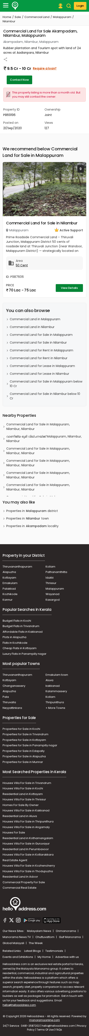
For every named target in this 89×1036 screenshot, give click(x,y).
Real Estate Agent (15, 860)
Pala (6, 697)
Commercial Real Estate (20, 888)
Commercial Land (36, 17)
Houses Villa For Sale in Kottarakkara (28, 855)
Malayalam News (39, 931)
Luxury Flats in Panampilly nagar (24, 654)
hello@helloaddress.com (19, 1005)
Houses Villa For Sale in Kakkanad (26, 810)
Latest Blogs (32, 951)
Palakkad (9, 589)
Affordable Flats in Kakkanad (23, 632)
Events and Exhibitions (18, 957)
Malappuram (62, 17)
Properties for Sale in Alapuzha (24, 756)
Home (7, 17)
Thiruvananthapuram (17, 567)
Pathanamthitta (56, 572)
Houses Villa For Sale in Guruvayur (26, 843)
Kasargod (53, 600)
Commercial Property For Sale (24, 882)
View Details (69, 288)
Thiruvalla (9, 702)
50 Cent (22, 265)
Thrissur (51, 583)
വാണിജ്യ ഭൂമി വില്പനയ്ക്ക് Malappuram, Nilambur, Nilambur (44, 438)
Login (80, 6)
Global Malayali (14, 943)
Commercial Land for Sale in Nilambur (42, 223)
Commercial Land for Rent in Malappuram (41, 350)
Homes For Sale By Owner (21, 805)
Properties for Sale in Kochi (21, 729)
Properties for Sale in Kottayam (24, 740)
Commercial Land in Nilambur (32, 327)
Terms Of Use (45, 1029)
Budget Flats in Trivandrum (21, 626)
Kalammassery (56, 691)
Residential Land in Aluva (20, 816)
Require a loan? (45, 68)
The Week (36, 943)
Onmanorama (66, 931)
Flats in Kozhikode (15, 643)
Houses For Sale (14, 832)
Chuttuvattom (45, 937)
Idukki (50, 578)
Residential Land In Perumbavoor (26, 849)
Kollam (50, 567)
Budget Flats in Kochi (17, 621)
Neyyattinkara (12, 708)
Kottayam (9, 578)
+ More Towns (55, 708)
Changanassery (14, 686)
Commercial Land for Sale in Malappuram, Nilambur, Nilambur (38, 426)
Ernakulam (10, 583)
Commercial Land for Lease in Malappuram (42, 366)
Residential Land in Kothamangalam (28, 838)
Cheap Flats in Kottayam (20, 648)
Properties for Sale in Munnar (23, 762)
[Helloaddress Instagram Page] (18, 921)
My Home (44, 957)
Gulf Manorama (70, 937)
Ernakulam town (57, 675)
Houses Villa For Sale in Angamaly (26, 827)
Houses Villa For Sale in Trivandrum (27, 783)
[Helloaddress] (15, 6)
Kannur (8, 600)
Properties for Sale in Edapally (23, 751)
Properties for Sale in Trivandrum (25, 734)
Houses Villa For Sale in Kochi (23, 788)
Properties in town (27, 518)
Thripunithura (55, 702)
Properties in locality (32, 526)
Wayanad (52, 594)
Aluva (49, 680)
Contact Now (19, 80)
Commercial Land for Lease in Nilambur (39, 374)
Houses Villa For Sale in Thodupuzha (28, 871)
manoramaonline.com (44, 1020)
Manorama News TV (17, 937)
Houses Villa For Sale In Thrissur (24, 799)
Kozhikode (10, 594)
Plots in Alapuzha (14, 637)
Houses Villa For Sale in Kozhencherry (29, 866)
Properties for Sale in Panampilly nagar (30, 745)
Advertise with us (67, 957)
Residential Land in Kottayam (23, 794)
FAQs (59, 1029)
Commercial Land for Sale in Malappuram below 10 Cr (46, 383)
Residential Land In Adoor (20, 877)
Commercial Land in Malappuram (35, 319)
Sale (18, 17)
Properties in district (32, 511)
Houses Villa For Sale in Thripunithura (28, 821)
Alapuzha (9, 572)
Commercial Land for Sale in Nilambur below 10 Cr (45, 396)
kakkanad (53, 686)
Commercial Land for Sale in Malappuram (41, 335)
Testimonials (54, 951)
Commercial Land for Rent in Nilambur (38, 358)
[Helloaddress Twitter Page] (11, 921)
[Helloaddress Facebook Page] (5, 921)
